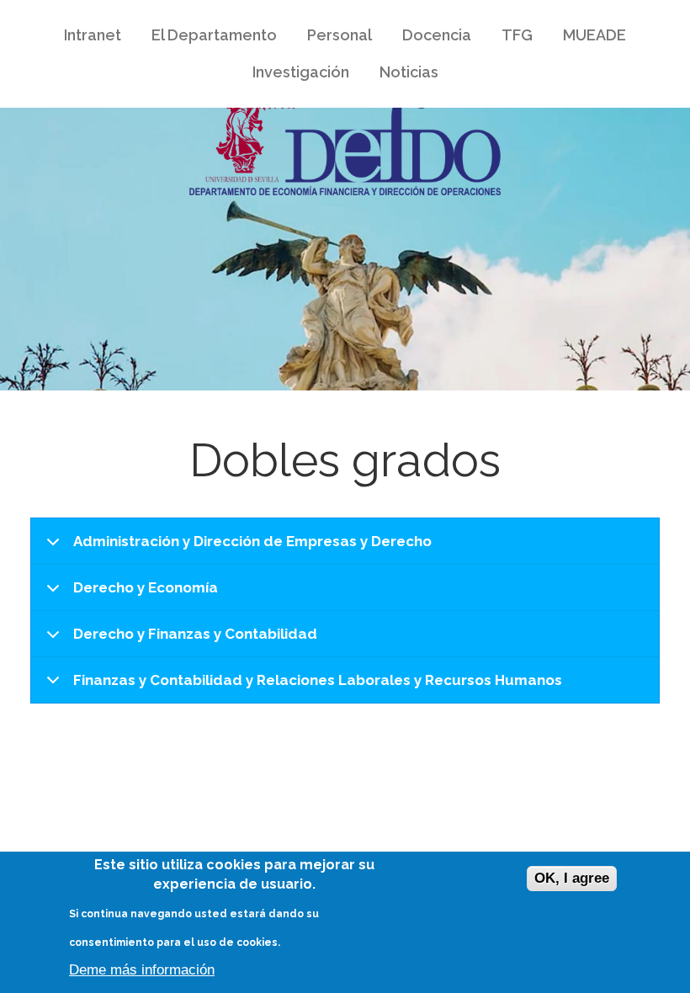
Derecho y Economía (145, 587)
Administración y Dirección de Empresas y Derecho (252, 541)
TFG (517, 35)
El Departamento (206, 38)
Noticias (409, 72)
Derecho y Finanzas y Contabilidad (195, 633)
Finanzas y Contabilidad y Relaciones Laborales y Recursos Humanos (317, 680)
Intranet (85, 38)
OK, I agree (571, 878)
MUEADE (587, 38)
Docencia (429, 38)
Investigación (293, 75)
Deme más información (142, 970)
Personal (339, 35)
